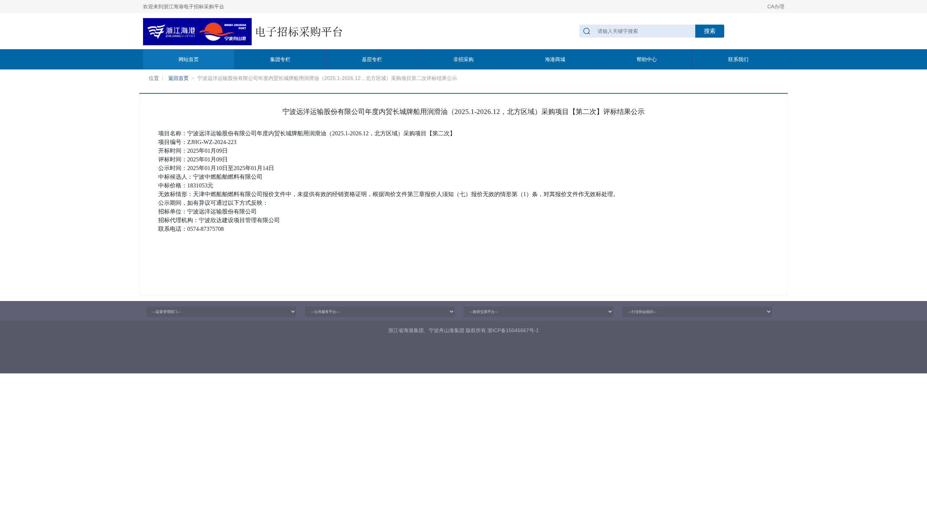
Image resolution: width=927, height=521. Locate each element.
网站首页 (189, 59)
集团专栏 (280, 59)
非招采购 (463, 59)
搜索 (710, 31)
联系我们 (738, 59)
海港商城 (555, 59)
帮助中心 (647, 59)
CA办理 (775, 6)
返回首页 (178, 78)
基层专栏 (372, 59)
